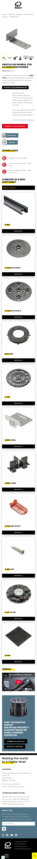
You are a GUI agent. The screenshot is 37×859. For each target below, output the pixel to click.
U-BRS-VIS (9, 569)
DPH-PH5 (9, 354)
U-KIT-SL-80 (10, 612)
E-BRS (7, 225)
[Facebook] (7, 835)
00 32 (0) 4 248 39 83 (12, 784)
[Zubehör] (5, 142)
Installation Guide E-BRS (17, 158)
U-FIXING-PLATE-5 (13, 311)
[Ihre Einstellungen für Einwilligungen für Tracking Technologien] (3, 857)
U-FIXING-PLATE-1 (13, 268)
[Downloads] (4, 135)
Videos (6, 669)
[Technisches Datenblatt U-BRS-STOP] (5, 165)
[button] (6, 856)
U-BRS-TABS (10, 483)
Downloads (11, 135)
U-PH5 (7, 397)
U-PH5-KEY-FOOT (13, 526)
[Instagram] (3, 835)
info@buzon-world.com (16, 786)
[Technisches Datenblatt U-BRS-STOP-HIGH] (5, 172)
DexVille (28, 849)
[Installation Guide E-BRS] (5, 158)
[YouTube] (12, 835)
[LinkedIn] (16, 835)
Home (4, 14)
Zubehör (19, 14)
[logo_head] (18, 5)
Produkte (11, 14)
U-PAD (8, 655)
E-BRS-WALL (10, 440)
